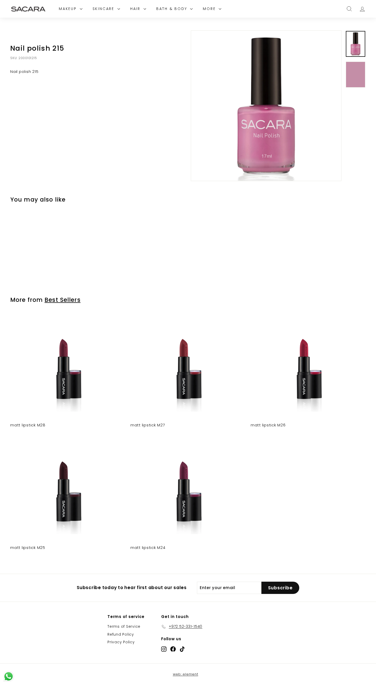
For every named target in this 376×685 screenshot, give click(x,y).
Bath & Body (172, 8)
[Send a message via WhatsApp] (9, 676)
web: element (185, 674)
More (210, 8)
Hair (136, 8)
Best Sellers (62, 300)
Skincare (104, 8)
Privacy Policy (121, 642)
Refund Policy (120, 634)
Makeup (69, 8)
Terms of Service (123, 626)
